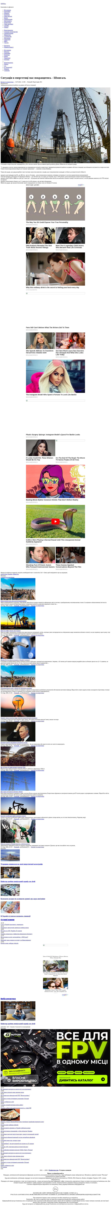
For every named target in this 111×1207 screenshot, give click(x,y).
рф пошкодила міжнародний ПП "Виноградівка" (15, 1095)
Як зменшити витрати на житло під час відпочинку (16, 1089)
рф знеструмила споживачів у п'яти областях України (16, 1131)
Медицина (7, 38)
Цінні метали (8, 16)
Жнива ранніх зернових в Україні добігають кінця (15, 1128)
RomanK (16, 605)
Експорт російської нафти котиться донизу (13, 816)
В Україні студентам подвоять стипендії (15, 916)
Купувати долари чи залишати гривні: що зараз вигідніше (23, 899)
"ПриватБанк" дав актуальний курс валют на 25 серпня (17, 1143)
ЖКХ (5, 41)
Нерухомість (8, 21)
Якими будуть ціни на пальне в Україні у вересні (15, 660)
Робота (6, 64)
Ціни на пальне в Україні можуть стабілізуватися (15, 844)
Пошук (6, 27)
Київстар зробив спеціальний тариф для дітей (18, 881)
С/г (5, 66)
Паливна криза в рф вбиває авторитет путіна (14, 742)
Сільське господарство (11, 31)
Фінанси (6, 13)
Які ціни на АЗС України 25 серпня (11, 931)
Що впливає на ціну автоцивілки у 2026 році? (14, 937)
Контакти (7, 45)
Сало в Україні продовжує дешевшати (12, 924)
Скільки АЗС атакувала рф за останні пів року (14, 1146)
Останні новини (7, 919)
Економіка (7, 11)
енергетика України (6, 574)
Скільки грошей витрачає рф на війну (12, 1105)
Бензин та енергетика (7, 82)
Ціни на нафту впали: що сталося (10, 630)
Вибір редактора (8, 999)
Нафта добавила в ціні (7, 1101)
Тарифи (6, 25)
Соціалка (7, 70)
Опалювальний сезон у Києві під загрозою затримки (16, 688)
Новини (6, 69)
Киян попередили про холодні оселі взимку (14, 601)
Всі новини (7, 10)
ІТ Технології (8, 67)
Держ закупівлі (8, 24)
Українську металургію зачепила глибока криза (15, 927)
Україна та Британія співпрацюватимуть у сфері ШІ (16, 1108)
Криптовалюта (8, 30)
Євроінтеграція (8, 33)
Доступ (6, 42)
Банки (6, 18)
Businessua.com (53, 1170)
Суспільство (7, 36)
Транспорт (7, 39)
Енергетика (7, 22)
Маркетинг (7, 35)
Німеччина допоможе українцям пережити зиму (22, 1121)
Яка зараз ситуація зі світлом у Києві (11, 791)
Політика (7, 14)
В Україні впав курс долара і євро (11, 1140)
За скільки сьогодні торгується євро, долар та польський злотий (20, 1134)
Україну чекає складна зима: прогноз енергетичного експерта (19, 718)
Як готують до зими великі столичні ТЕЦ (13, 767)
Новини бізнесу (9, 47)
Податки (6, 59)
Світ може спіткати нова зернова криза (12, 1092)
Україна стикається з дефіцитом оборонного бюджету (16, 934)
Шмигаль (16, 574)
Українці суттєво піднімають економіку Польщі (15, 1098)
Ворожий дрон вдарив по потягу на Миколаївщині (16, 940)
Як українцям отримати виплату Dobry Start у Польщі (17, 1150)
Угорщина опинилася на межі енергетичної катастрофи (22, 864)
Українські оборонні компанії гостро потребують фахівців (18, 1137)
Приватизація (8, 19)
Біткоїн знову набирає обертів (9, 943)
